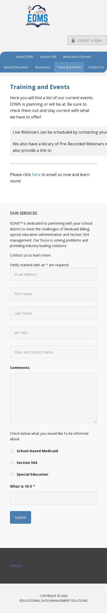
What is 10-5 (22, 486)
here (36, 174)
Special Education (32, 474)
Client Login (89, 40)
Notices (16, 565)
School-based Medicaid (37, 450)
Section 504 (27, 462)
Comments (20, 367)
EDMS (53, 16)
